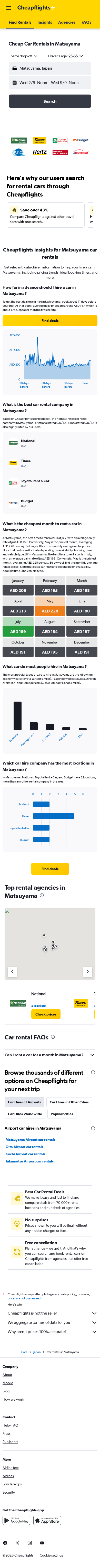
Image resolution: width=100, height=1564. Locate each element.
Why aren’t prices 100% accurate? (37, 1331)
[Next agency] (87, 972)
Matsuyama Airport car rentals (30, 1140)
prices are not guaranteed (24, 1298)
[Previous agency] (12, 972)
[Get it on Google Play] (16, 1520)
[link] (50, 320)
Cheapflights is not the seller (32, 1313)
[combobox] (24, 56)
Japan (37, 1352)
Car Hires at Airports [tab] (24, 1102)
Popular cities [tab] (62, 1114)
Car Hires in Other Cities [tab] (69, 1102)
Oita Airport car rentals (24, 1147)
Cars (24, 1352)
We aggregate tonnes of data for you (39, 1322)
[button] (8, 8)
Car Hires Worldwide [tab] (25, 1114)
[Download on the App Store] (47, 1520)
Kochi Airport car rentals (25, 1154)
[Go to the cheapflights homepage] (36, 8)
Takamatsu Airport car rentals (30, 1161)
